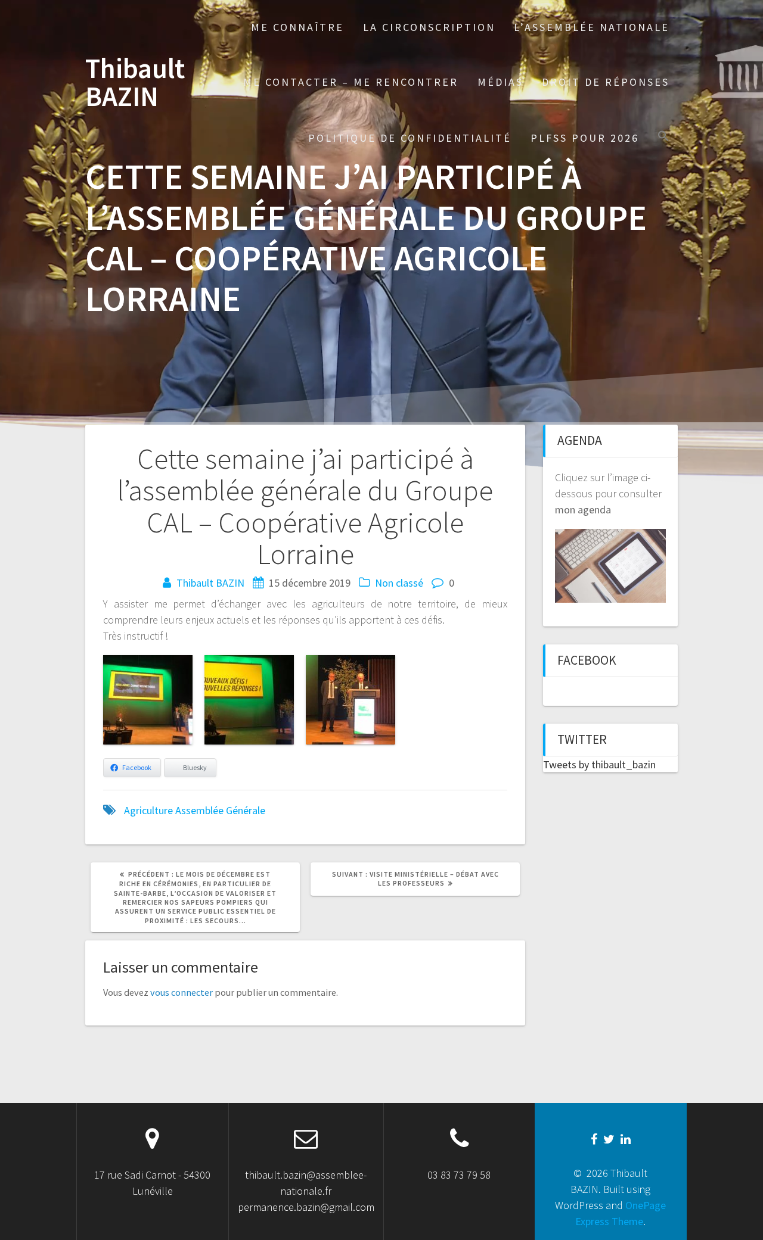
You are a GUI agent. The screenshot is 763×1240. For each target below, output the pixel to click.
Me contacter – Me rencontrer (350, 82)
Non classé (399, 583)
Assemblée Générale (220, 810)
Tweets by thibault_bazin (599, 764)
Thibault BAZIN (135, 83)
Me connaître (297, 27)
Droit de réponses (605, 82)
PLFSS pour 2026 (585, 138)
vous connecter (181, 992)
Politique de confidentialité (409, 138)
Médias (500, 82)
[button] (663, 137)
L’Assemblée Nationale (591, 27)
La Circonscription (429, 27)
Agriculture (148, 810)
